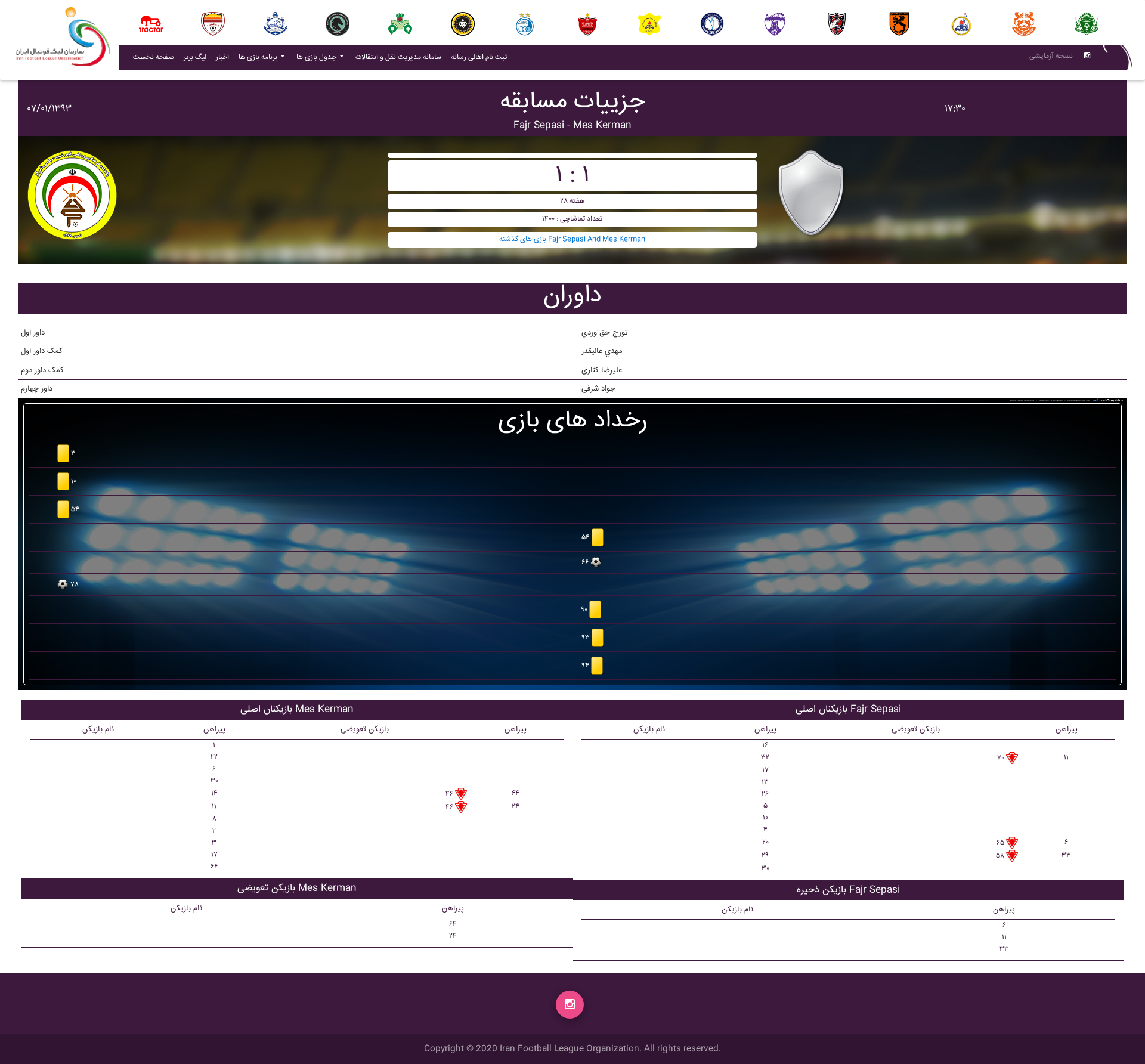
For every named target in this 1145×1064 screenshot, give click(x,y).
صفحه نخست (153, 57)
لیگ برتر (195, 57)
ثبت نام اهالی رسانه (481, 57)
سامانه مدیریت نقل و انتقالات (400, 57)
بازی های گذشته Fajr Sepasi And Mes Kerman (572, 239)
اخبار (225, 57)
